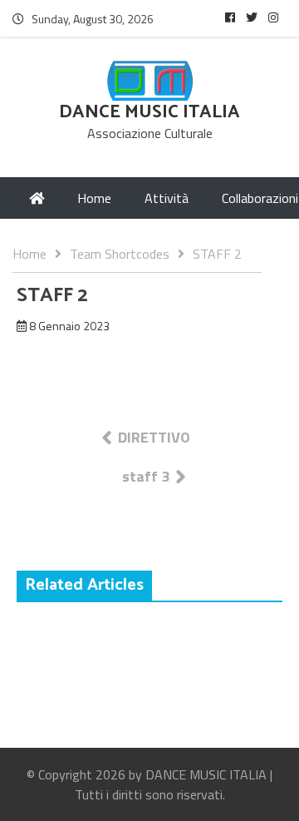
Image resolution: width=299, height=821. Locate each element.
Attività (167, 198)
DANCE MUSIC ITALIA (149, 112)
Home (94, 198)
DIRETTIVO (154, 437)
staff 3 (145, 476)
